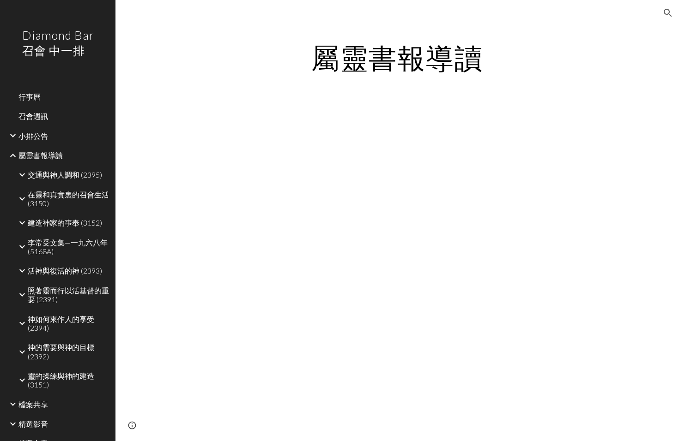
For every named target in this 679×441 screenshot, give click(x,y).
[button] (668, 13)
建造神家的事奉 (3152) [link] (65, 222)
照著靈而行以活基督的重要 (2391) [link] (68, 295)
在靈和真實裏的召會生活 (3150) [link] (68, 199)
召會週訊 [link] (33, 116)
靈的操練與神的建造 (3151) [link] (61, 380)
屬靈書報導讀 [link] (40, 155)
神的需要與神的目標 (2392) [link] (61, 351)
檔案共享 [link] (33, 404)
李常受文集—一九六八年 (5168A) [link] (68, 247)
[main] (397, 58)
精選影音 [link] (33, 423)
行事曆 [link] (29, 96)
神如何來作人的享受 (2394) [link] (61, 323)
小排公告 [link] (33, 135)
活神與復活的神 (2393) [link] (65, 270)
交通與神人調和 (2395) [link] (65, 174)
